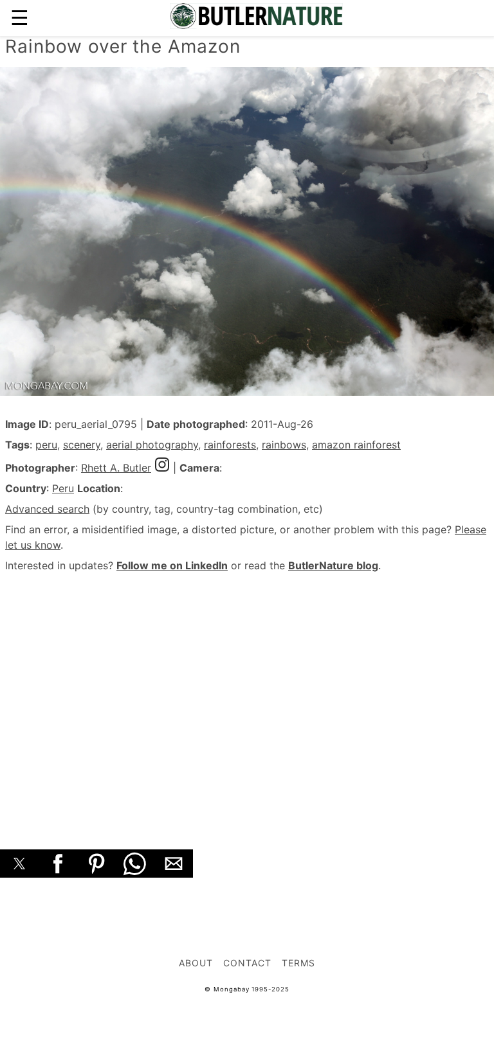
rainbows (284, 444)
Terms (298, 962)
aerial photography (152, 444)
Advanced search (47, 508)
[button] (19, 863)
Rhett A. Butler (116, 467)
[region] (247, 696)
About (196, 962)
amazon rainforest (356, 444)
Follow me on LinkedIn (172, 565)
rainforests (230, 444)
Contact (247, 962)
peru (46, 444)
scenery (81, 444)
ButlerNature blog (333, 565)
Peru (63, 488)
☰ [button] (19, 17)
